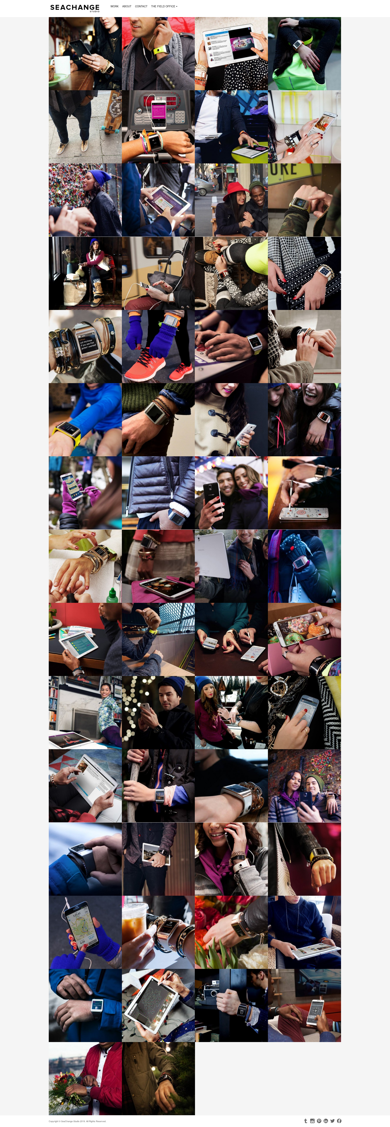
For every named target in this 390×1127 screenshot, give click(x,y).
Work (114, 6)
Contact (141, 6)
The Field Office (163, 6)
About (126, 6)
